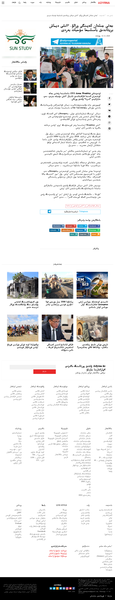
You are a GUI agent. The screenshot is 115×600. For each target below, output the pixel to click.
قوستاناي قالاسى (62, 391)
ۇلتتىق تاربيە (84, 518)
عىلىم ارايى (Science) (104, 556)
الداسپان (41, 450)
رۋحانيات (48, 3)
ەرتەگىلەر (18, 458)
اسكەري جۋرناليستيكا (59, 532)
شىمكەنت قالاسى (38, 402)
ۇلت (40, 3)
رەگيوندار (18, 535)
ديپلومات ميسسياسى (84, 477)
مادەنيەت (101, 16)
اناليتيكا (65, 452)
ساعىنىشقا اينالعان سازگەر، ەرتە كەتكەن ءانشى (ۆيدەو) (14, 99)
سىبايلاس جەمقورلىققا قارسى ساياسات (58, 445)
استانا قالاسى (85, 391)
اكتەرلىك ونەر (107, 516)
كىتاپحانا (18, 455)
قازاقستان (109, 433)
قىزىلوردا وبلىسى (38, 419)
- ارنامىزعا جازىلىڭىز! (76, 212)
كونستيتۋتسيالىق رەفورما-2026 (85, 480)
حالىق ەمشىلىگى (83, 554)
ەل (90, 487)
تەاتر (110, 518)
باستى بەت (110, 16)
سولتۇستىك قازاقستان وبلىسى (57, 405)
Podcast (18, 524)
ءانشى (82, 206)
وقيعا (24, 3)
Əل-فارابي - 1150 (37, 458)
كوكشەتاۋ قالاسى (83, 397)
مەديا (110, 532)
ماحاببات (64, 521)
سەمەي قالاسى (16, 391)
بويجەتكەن (63, 513)
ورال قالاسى (108, 394)
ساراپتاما (109, 455)
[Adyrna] (104, 3)
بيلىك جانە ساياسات (83, 452)
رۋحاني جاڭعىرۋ (15, 461)
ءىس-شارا (17, 521)
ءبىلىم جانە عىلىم (105, 546)
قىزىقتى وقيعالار (61, 529)
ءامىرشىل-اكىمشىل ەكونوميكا (58, 439)
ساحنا (68, 206)
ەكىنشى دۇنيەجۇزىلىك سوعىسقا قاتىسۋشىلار (37, 535)
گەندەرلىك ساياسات (83, 444)
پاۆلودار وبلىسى (62, 399)
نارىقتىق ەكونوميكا (61, 436)
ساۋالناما (109, 466)
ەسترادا (109, 529)
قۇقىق (89, 484)
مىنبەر (89, 493)
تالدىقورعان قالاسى (37, 397)
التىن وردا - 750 (38, 455)
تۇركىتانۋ (41, 444)
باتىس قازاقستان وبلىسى (103, 391)
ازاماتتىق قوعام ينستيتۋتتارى (81, 460)
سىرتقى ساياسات (85, 436)
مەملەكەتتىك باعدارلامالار (82, 474)
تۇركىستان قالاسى (38, 408)
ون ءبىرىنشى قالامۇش (14, 452)
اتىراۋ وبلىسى (107, 402)
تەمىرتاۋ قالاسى (84, 410)
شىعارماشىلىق (16, 433)
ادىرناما (109, 452)
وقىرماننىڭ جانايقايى (59, 518)
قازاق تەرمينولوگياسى (14, 518)
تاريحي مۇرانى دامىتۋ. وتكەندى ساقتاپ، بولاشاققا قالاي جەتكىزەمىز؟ (92, 346)
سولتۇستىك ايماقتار (61, 387)
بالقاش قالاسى (84, 413)
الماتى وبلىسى (39, 394)
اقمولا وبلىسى (85, 394)
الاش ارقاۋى (17, 463)
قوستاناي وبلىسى (62, 394)
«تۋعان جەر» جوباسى (37, 518)
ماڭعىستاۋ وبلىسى (106, 397)
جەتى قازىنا (85, 524)
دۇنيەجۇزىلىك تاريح (37, 436)
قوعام (110, 439)
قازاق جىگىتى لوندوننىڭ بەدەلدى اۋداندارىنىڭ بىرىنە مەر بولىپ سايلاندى (13, 75)
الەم (111, 436)
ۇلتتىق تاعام (85, 516)
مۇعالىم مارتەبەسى (106, 567)
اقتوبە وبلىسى (107, 408)
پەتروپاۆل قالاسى (62, 402)
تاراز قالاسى (40, 410)
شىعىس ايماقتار (15, 387)
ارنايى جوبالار (40, 521)
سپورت (32, 3)
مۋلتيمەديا (108, 463)
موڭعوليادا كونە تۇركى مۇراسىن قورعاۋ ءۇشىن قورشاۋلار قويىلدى (22, 346)
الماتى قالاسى (39, 391)
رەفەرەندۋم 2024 (85, 495)
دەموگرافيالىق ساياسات (83, 447)
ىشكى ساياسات (85, 433)
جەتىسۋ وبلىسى (39, 399)
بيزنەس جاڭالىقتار (61, 455)
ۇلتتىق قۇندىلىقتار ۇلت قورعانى (37, 527)
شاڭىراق (64, 524)
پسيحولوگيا (108, 551)
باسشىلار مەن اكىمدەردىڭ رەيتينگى (82, 456)
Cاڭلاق (19, 513)
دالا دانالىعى (17, 444)
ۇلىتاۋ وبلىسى (84, 405)
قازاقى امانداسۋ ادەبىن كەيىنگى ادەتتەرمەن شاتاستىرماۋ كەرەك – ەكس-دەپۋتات (59, 348)
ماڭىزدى (67, 3)
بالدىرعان (42, 510)
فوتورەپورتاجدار (61, 535)
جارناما (109, 596)
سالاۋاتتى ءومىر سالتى (82, 551)
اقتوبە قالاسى (107, 410)
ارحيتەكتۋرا (108, 535)
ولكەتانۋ (41, 447)
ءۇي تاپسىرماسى (61, 516)
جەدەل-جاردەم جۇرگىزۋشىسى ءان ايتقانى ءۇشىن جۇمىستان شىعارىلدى (13, 88)
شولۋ (19, 526)
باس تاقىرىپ (86, 490)
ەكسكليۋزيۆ (17, 532)
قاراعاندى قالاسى (83, 399)
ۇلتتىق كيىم (85, 521)
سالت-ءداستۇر (84, 510)
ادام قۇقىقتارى (86, 468)
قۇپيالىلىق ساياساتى (97, 596)
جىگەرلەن (108, 559)
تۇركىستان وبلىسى (37, 405)
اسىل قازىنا (17, 447)
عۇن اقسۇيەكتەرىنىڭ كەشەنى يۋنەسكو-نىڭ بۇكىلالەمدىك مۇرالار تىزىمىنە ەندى (24, 305)
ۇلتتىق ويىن (85, 513)
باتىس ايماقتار (107, 387)
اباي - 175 (40, 461)
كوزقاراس (18, 529)
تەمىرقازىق (41, 516)
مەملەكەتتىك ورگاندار (83, 463)
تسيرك (110, 526)
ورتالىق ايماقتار (83, 387)
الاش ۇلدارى (40, 441)
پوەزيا (19, 436)
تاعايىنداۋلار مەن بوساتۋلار (82, 466)
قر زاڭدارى (87, 471)
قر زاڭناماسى (41, 539)
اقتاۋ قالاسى (108, 399)
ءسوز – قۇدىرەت (15, 450)
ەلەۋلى (76, 3)
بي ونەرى (109, 513)
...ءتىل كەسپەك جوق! (104, 450)
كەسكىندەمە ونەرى (105, 510)
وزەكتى (84, 3)
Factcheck (41, 532)
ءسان (65, 526)
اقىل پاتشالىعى (107, 562)
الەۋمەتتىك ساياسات (84, 450)
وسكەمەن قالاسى (15, 394)
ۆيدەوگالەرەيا (40, 524)
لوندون (75, 206)
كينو (110, 521)
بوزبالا (65, 510)
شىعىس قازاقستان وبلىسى (12, 397)
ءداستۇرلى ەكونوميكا (61, 433)
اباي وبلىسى (17, 399)
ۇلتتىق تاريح (39, 433)
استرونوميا (108, 554)
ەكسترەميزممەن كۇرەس (13, 516)
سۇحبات (109, 447)
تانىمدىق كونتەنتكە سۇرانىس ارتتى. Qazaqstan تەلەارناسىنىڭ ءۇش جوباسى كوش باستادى (93, 305)
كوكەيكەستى (107, 441)
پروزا (19, 439)
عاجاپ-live (108, 565)
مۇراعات (109, 469)
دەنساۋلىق (17, 510)
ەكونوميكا (58, 3)
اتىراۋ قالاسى (108, 405)
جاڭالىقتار (93, 3)
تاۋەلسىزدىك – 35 (105, 458)
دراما (19, 441)
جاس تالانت (41, 513)
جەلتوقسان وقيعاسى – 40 (103, 461)
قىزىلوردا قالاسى (38, 416)
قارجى (66, 457)
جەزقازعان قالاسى (83, 408)
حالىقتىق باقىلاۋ (62, 441)
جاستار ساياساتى (85, 439)
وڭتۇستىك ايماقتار (37, 387)
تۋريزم (66, 449)
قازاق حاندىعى (39, 439)
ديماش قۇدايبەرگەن (93, 206)
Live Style (61, 505)
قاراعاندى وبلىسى (83, 402)
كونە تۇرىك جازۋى (37, 452)
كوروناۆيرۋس (84, 556)
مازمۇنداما (109, 570)
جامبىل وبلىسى (39, 413)
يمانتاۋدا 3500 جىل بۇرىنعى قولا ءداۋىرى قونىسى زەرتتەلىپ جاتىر (59, 303)
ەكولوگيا (18, 537)
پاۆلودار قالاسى (63, 397)
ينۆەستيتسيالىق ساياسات (82, 441)
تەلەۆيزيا (109, 524)
